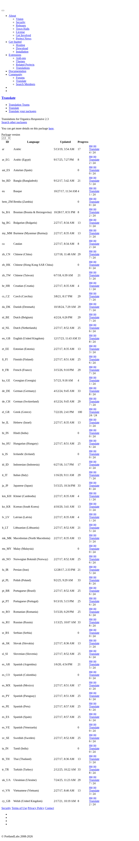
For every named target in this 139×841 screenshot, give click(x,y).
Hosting (20, 45)
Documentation (17, 71)
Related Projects (25, 64)
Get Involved (23, 35)
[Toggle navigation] (2, 10)
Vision (19, 18)
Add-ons (21, 58)
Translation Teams (19, 104)
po (94, 145)
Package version (10, 134)
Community (15, 74)
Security (20, 22)
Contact (49, 808)
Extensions (15, 54)
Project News (23, 38)
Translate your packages (22, 111)
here (51, 128)
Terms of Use (19, 808)
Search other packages (14, 122)
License (20, 32)
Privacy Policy (36, 808)
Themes (20, 61)
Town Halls (22, 28)
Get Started (15, 41)
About (12, 15)
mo (91, 145)
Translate (21, 80)
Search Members (25, 84)
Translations (23, 67)
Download (22, 48)
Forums (20, 77)
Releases (21, 25)
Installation (22, 51)
